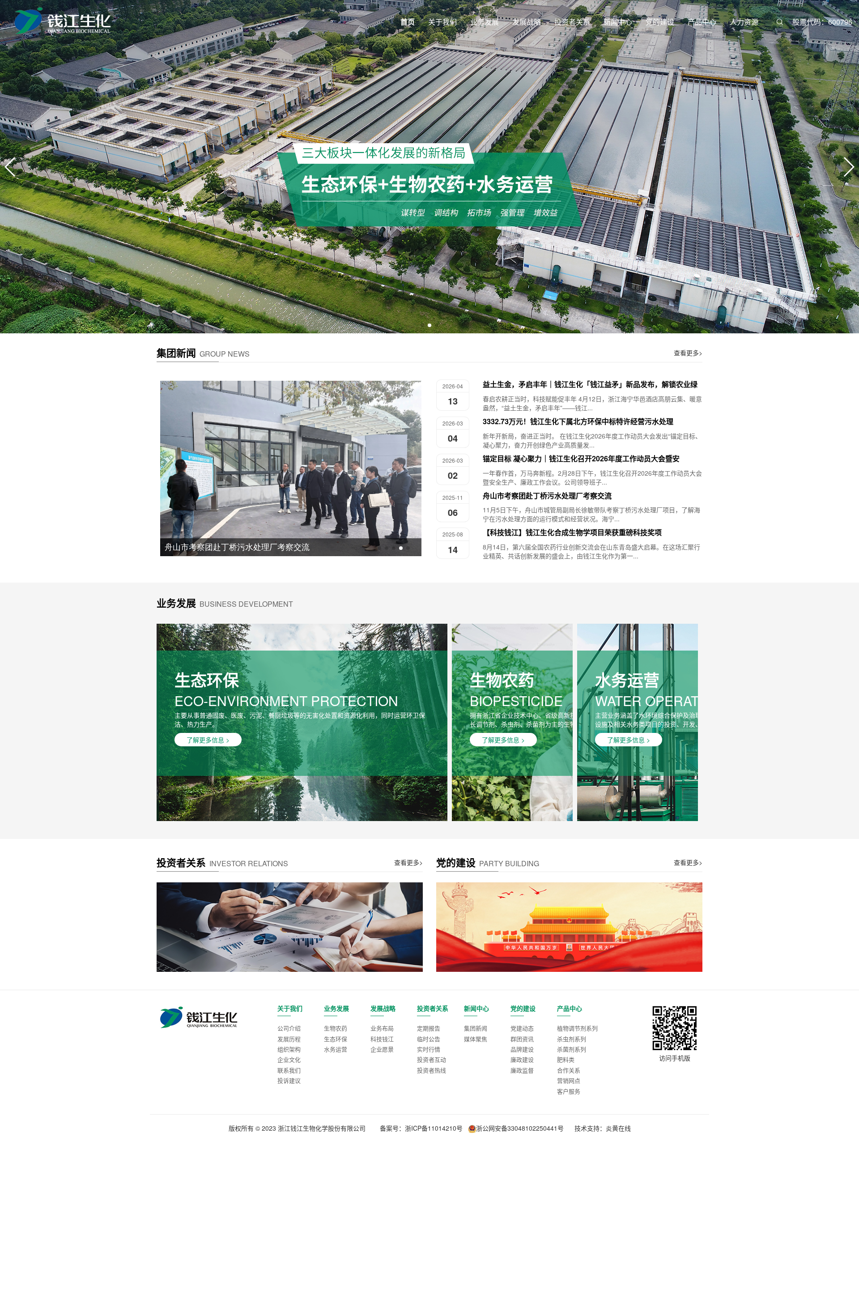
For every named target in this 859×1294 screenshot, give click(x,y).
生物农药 (335, 1028)
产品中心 (702, 22)
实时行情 (428, 1049)
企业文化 (289, 1059)
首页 (407, 22)
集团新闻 (475, 1028)
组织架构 (289, 1049)
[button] (422, 325)
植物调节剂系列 (577, 1028)
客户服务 (568, 1091)
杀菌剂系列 (571, 1049)
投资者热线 (431, 1070)
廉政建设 (522, 1059)
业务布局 (382, 1028)
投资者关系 (572, 22)
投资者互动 (431, 1059)
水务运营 (335, 1049)
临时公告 (428, 1038)
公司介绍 (289, 1028)
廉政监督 (522, 1070)
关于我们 (442, 22)
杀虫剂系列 (571, 1038)
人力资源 (744, 22)
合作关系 (568, 1070)
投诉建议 (289, 1080)
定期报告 (428, 1028)
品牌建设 (522, 1049)
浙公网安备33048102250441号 (520, 1128)
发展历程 (289, 1038)
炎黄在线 (618, 1128)
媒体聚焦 (475, 1038)
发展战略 (526, 22)
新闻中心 (618, 22)
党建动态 (522, 1028)
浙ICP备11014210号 (434, 1128)
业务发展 (484, 22)
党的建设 (660, 22)
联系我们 (289, 1070)
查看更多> (688, 352)
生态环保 (335, 1038)
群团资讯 (522, 1038)
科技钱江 (382, 1038)
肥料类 (565, 1059)
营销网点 (568, 1080)
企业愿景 (382, 1049)
